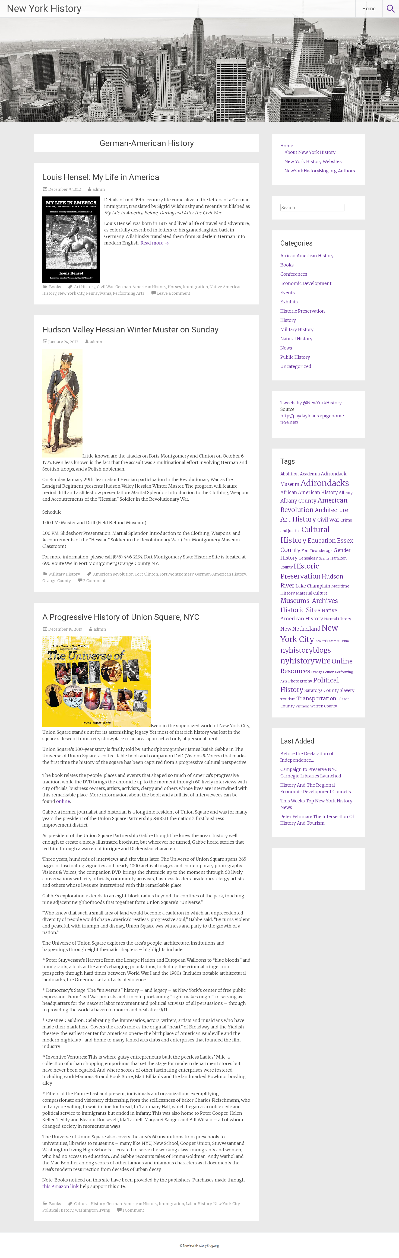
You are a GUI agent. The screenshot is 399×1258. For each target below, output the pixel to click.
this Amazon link (60, 1186)
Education (322, 540)
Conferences (293, 274)
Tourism (287, 699)
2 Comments (95, 580)
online (63, 801)
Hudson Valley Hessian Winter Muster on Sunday (130, 329)
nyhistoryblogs (305, 650)
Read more (155, 243)
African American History (307, 255)
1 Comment (133, 1210)
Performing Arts (128, 293)
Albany (346, 492)
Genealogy (308, 558)
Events (287, 292)
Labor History (199, 1203)
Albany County (298, 501)
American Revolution (113, 574)
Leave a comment (173, 293)
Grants (324, 558)
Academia (310, 473)
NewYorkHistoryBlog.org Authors (319, 170)
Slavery (347, 690)
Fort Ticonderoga (317, 550)
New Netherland (300, 629)
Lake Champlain (313, 586)
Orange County (56, 580)
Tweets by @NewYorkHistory (311, 402)
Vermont (302, 706)
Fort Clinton (146, 574)
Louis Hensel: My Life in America (100, 177)
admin (99, 189)
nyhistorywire (305, 660)
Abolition (289, 473)
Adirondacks (324, 483)
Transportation (316, 698)
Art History (84, 286)
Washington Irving (92, 1210)
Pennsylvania (98, 293)
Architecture (331, 510)
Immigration (195, 286)
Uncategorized (295, 366)
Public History (295, 357)
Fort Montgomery (177, 574)
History (288, 320)
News (286, 348)
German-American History (140, 286)
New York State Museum (332, 641)
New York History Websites (313, 161)
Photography (300, 681)
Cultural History (89, 1203)
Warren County (323, 706)
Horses (174, 286)
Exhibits (289, 301)
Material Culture (312, 593)
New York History (44, 8)
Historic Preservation (302, 311)
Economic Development (305, 283)
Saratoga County (322, 690)
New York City (71, 293)
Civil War (105, 286)
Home (369, 8)
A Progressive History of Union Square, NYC (120, 617)
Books (55, 286)
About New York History (309, 152)
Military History (64, 574)
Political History (57, 1210)
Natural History (296, 338)
